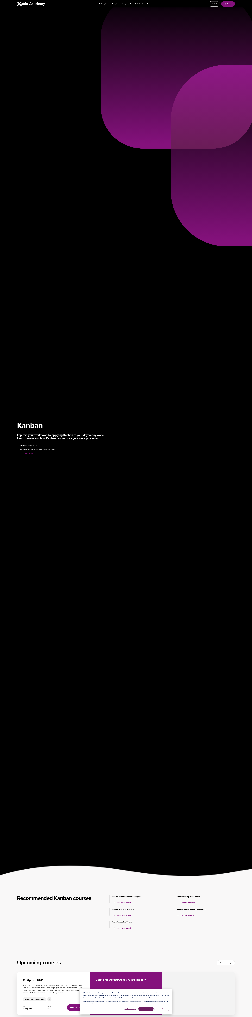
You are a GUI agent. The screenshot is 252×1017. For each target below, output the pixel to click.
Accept (146, 1009)
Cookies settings (130, 1009)
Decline (162, 1009)
